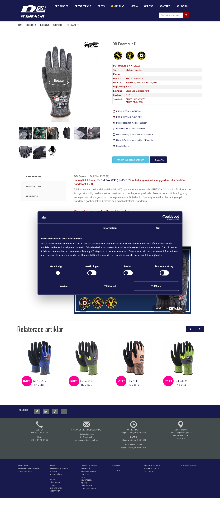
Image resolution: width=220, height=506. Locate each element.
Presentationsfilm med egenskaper (131, 123)
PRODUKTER (61, 6)
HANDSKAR (44, 25)
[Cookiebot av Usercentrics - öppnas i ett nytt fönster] (165, 217)
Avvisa (63, 286)
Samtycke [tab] (61, 228)
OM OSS (148, 6)
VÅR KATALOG (55, 482)
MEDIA (134, 6)
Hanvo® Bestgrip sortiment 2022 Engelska (134, 140)
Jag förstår (109, 501)
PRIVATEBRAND (83, 6)
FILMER (53, 485)
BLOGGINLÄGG (56, 474)
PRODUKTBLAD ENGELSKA (129, 117)
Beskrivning (33, 176)
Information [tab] (110, 228)
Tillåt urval (110, 286)
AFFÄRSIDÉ (85, 468)
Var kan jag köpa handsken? (130, 159)
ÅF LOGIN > (183, 6)
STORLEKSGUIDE (25, 471)
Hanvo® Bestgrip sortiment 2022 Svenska (134, 134)
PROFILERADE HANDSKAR (28, 468)
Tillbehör (32, 196)
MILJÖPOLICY (86, 480)
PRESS (101, 6)
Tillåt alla (156, 286)
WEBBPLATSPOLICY (152, 465)
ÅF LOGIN (116, 471)
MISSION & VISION (88, 471)
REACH (84, 483)
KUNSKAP (118, 6)
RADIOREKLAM (56, 488)
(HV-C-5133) (115, 180)
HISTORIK (85, 474)
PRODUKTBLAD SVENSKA (128, 111)
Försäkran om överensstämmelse (130, 129)
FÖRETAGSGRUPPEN (89, 489)
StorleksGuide (122, 146)
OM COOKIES (149, 471)
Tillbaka (158, 159)
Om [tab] (158, 228)
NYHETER (53, 471)
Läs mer (164, 496)
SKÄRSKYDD (57, 25)
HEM (20, 25)
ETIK (83, 477)
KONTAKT (165, 6)
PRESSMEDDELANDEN (59, 468)
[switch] (91, 272)
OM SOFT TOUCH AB (89, 465)
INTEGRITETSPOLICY (152, 468)
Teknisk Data (34, 186)
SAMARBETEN (86, 486)
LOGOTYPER (55, 491)
